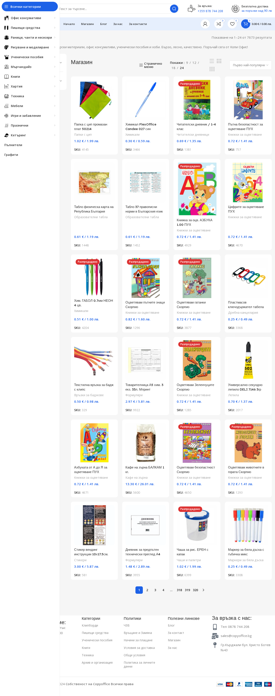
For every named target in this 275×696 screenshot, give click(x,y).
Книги (86, 648)
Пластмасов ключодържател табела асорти (246, 306)
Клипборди (90, 625)
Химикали (132, 134)
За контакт (176, 633)
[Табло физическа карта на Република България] (94, 182)
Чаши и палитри (189, 560)
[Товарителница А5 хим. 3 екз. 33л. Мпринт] (145, 360)
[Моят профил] (205, 24)
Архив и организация (97, 662)
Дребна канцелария (243, 312)
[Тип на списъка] (212, 61)
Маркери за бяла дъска (245, 560)
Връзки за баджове (89, 395)
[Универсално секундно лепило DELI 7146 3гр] (248, 360)
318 (179, 590)
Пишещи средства (95, 633)
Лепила (233, 395)
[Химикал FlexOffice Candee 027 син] (145, 100)
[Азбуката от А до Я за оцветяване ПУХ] (94, 443)
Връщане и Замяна (138, 633)
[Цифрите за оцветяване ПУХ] (248, 182)
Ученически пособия (97, 640)
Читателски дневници (193, 134)
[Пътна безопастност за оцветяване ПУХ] (248, 100)
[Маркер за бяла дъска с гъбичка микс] (248, 525)
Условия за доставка (139, 648)
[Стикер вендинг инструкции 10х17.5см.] (94, 525)
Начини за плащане (138, 640)
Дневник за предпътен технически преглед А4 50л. (142, 554)
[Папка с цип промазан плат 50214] (94, 100)
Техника (88, 655)
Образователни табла (91, 217)
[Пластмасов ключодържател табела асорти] (248, 278)
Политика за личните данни (139, 664)
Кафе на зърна (136, 477)
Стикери (80, 560)
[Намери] (174, 9)
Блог (171, 625)
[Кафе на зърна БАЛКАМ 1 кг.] (145, 443)
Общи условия (134, 655)
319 (187, 590)
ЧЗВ (127, 625)
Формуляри (134, 395)
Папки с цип (83, 134)
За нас (172, 648)
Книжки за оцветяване (245, 134)
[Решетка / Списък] (219, 61)
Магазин (174, 640)
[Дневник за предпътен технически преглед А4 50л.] (145, 525)
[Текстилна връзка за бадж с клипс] (94, 360)
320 (195, 590)
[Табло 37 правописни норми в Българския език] (145, 182)
